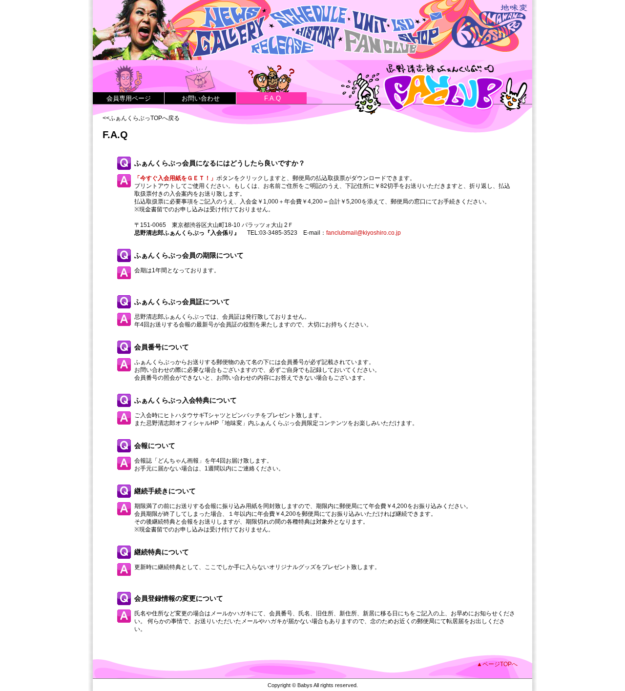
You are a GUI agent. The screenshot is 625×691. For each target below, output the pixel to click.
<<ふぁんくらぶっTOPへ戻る (141, 118)
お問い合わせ (201, 98)
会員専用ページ (128, 98)
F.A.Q (272, 98)
